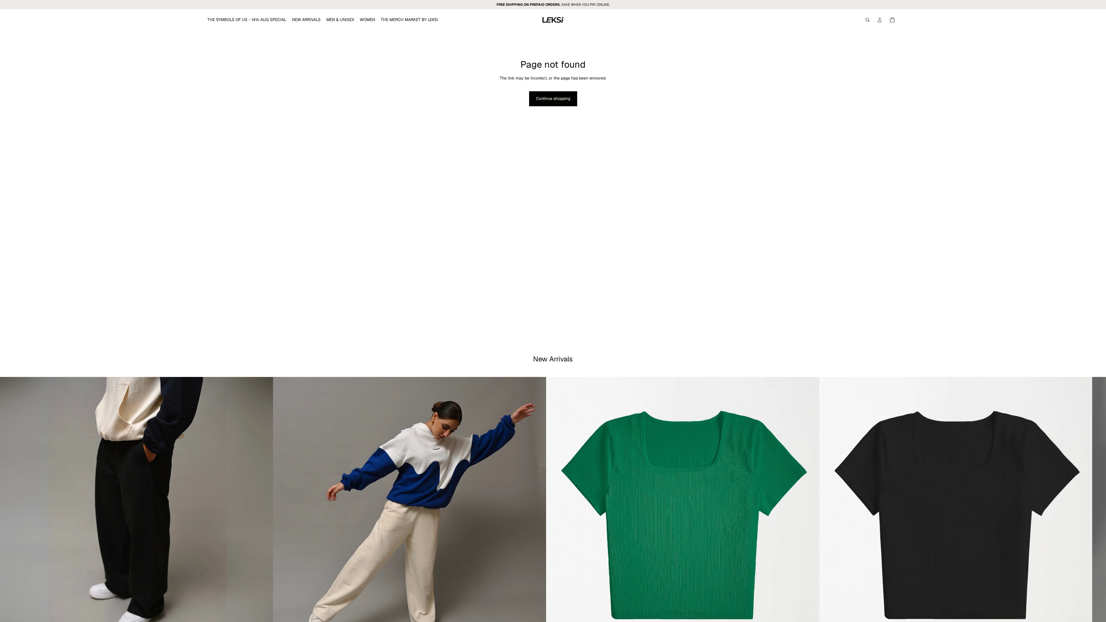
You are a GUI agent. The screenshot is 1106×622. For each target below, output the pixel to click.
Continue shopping (553, 98)
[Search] (867, 20)
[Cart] (892, 20)
